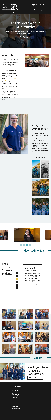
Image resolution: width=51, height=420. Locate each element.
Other (44, 384)
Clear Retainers (31, 401)
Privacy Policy (24, 414)
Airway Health (33, 5)
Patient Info (37, 5)
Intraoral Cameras (39, 392)
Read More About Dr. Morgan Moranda (40, 156)
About (24, 5)
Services (25, 386)
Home (20, 5)
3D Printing (38, 391)
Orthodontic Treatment (31, 385)
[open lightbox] (9, 314)
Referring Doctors (42, 5)
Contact (46, 5)
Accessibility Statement (35, 414)
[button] (28, 5)
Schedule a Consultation (35, 378)
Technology (38, 384)
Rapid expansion (31, 404)
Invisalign (30, 387)
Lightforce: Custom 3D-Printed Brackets (31, 391)
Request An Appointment (40, 10)
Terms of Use (29, 414)
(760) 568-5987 (15, 397)
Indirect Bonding (38, 390)
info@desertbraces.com (16, 398)
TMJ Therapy (45, 392)
